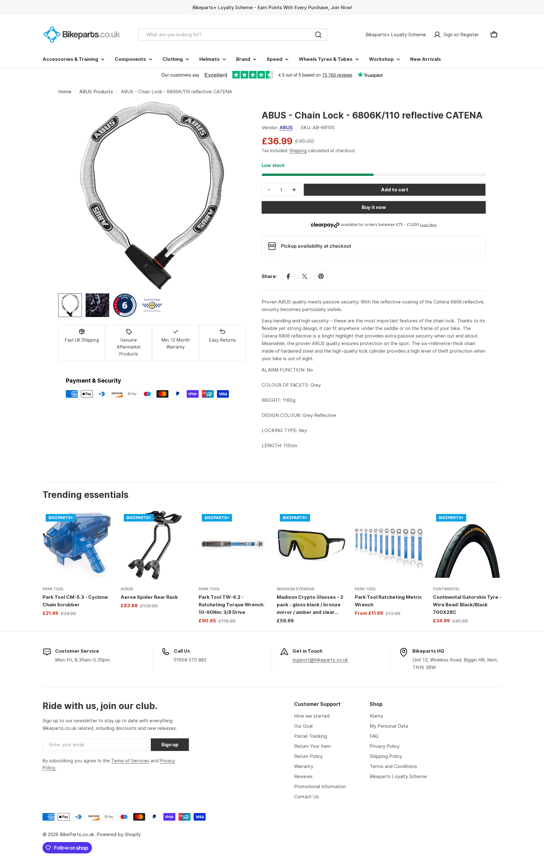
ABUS (286, 127)
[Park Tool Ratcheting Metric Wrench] (389, 545)
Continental (446, 588)
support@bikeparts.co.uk (320, 660)
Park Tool (53, 588)
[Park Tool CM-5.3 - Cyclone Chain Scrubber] (76, 545)
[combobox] (232, 34)
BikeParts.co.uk (77, 834)
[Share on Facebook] (288, 276)
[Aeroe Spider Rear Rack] (155, 545)
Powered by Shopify (119, 834)
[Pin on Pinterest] (321, 276)
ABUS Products (96, 92)
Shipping (298, 150)
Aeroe (127, 588)
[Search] (318, 34)
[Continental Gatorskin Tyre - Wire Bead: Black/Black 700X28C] (467, 545)
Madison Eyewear (295, 588)
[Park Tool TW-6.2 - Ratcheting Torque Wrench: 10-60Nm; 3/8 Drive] (233, 545)
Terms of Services (130, 760)
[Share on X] (304, 276)
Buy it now (374, 207)
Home (64, 92)
